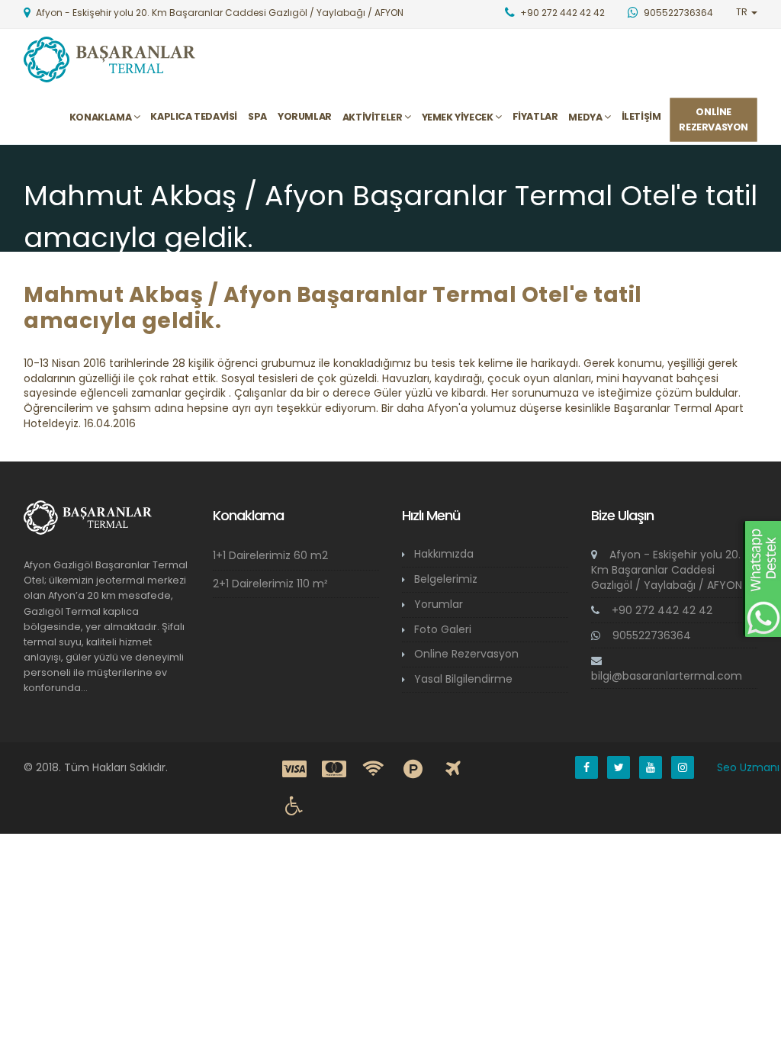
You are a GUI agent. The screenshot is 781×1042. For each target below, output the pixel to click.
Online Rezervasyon (466, 653)
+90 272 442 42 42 (660, 610)
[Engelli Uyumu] (294, 806)
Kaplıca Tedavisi (193, 116)
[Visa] (294, 769)
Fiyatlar (535, 116)
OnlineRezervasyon (713, 119)
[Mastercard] (334, 769)
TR (743, 11)
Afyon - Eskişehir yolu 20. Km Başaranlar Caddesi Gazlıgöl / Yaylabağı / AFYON (666, 570)
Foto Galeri (442, 629)
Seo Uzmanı (748, 767)
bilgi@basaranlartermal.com (666, 675)
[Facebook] (586, 767)
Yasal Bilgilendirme (463, 679)
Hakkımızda (444, 553)
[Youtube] (650, 767)
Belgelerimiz (445, 579)
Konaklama (101, 117)
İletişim (641, 116)
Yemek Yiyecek (458, 117)
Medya (586, 117)
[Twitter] (618, 767)
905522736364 (650, 635)
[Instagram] (682, 767)
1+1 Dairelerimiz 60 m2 (270, 555)
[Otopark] (413, 769)
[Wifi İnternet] (373, 769)
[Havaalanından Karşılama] (453, 769)
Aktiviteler (373, 117)
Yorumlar (305, 116)
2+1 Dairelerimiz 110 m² (270, 583)
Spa (257, 116)
